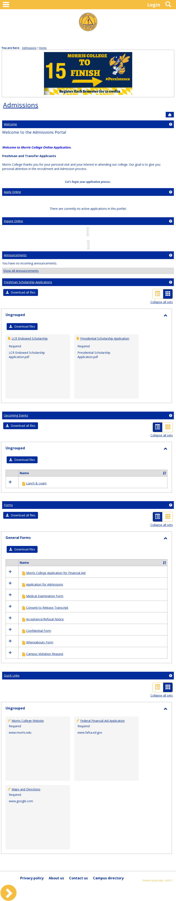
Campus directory (108, 878)
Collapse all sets (161, 302)
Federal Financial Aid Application (102, 721)
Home (43, 48)
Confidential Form (38, 631)
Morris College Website (28, 721)
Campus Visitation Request (44, 654)
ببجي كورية (125, 240)
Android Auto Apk (140, 236)
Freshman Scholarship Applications (28, 282)
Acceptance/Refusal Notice (45, 619)
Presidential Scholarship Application (104, 338)
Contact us (78, 878)
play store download (52, 236)
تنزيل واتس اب (93, 240)
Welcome (10, 124)
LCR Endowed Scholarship (30, 338)
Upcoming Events (16, 415)
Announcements (15, 255)
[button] (20, 292)
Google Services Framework (42, 240)
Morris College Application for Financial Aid (55, 573)
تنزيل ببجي (88, 244)
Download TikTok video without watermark (97, 236)
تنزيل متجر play (72, 240)
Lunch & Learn (36, 483)
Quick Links (12, 675)
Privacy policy (32, 878)
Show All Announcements (21, 271)
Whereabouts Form (39, 642)
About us (56, 878)
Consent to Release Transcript (47, 608)
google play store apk (22, 236)
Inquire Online (13, 221)
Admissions (29, 48)
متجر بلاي (165, 240)
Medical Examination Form (44, 596)
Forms (8, 505)
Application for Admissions (44, 584)
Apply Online (12, 192)
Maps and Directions (26, 789)
